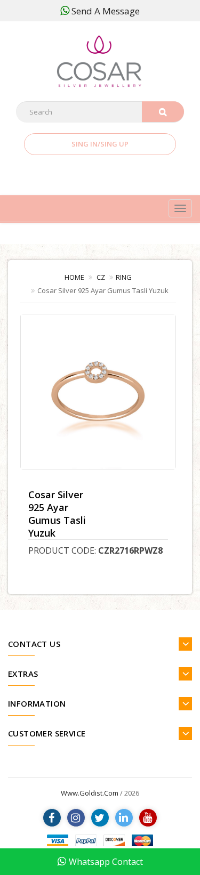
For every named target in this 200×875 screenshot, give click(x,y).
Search (163, 111)
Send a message (105, 11)
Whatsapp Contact (106, 862)
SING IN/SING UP (100, 144)
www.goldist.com (89, 793)
